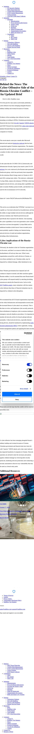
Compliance (10, 34)
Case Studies (11, 57)
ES (5, 79)
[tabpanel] (17, 496)
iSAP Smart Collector (13, 672)
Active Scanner (11, 14)
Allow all (17, 394)
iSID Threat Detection (13, 10)
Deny (17, 399)
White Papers (11, 54)
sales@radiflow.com (6, 609)
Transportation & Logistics (18, 31)
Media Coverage (12, 67)
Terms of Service (8, 595)
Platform (6, 664)
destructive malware (18, 143)
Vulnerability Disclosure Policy (12, 600)
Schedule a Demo (5, 76)
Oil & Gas (14, 26)
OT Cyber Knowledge (13, 58)
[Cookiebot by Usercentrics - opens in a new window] (24, 333)
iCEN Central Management (15, 13)
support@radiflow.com (18, 609)
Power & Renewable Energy (19, 23)
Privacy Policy (8, 599)
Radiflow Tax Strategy (13, 63)
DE (3, 79)
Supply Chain (15, 24)
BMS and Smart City (17, 32)
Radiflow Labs (11, 52)
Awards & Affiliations (13, 68)
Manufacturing (15, 21)
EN (1, 79)
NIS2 (12, 36)
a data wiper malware (28, 126)
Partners (6, 40)
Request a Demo (8, 731)
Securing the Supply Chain (15, 686)
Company (6, 60)
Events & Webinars (12, 70)
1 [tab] (14, 588)
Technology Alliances (13, 42)
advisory (2, 169)
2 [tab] (17, 588)
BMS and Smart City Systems (15, 694)
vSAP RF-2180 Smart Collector (16, 16)
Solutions (6, 6)
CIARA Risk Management (15, 11)
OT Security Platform (13, 8)
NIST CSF (14, 39)
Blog (8, 50)
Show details (24, 389)
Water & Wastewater (17, 29)
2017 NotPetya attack (6, 285)
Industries (6, 18)
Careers (9, 71)
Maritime (13, 27)
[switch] (29, 370)
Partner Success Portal (13, 47)
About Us (10, 62)
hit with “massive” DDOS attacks (23, 123)
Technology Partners (13, 699)
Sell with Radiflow (12, 44)
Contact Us (10, 73)
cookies (6, 597)
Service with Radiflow (13, 45)
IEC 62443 (14, 37)
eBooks (9, 55)
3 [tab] (20, 588)
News (9, 65)
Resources (7, 49)
